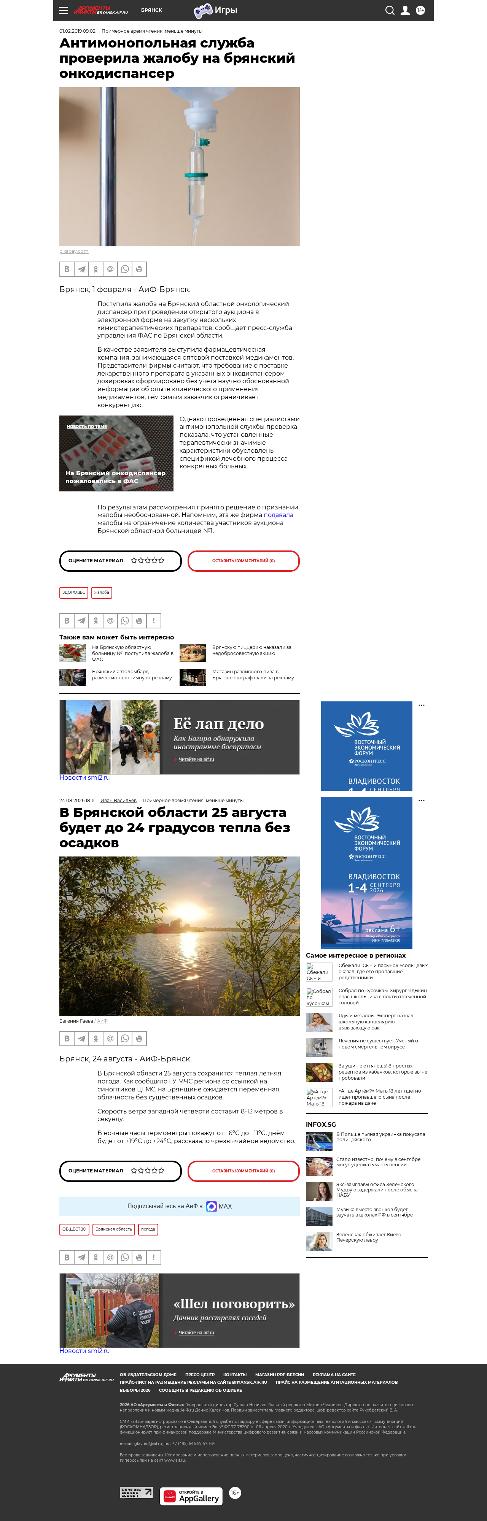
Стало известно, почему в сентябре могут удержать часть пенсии (378, 1162)
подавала (278, 515)
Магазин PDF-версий (279, 1374)
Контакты (235, 1374)
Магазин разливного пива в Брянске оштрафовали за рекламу (253, 674)
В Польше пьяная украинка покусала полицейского (380, 1137)
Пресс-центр (200, 1374)
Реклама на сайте (334, 1374)
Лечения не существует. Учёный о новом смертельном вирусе (378, 1044)
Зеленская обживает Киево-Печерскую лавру (369, 1237)
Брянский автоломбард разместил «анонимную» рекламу (132, 674)
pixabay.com (74, 251)
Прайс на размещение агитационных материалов (337, 1382)
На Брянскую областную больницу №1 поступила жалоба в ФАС (132, 653)
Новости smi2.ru (84, 777)
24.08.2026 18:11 (76, 800)
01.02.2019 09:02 (77, 31)
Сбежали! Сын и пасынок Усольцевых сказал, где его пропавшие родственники (383, 971)
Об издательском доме (148, 1374)
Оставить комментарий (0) (243, 560)
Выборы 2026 (135, 1390)
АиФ (102, 1021)
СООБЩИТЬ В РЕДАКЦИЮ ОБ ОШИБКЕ (200, 1390)
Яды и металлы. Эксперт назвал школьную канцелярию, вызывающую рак (376, 1022)
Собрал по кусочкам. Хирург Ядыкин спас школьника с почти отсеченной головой (383, 997)
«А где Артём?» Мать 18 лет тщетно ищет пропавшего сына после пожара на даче (380, 1097)
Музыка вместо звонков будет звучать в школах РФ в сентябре (374, 1212)
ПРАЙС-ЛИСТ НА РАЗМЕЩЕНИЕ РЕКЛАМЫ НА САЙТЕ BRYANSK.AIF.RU (193, 1382)
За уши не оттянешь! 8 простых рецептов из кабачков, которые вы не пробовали (383, 1072)
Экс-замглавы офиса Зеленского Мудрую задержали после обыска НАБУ (377, 1190)
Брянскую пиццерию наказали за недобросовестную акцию (251, 650)
